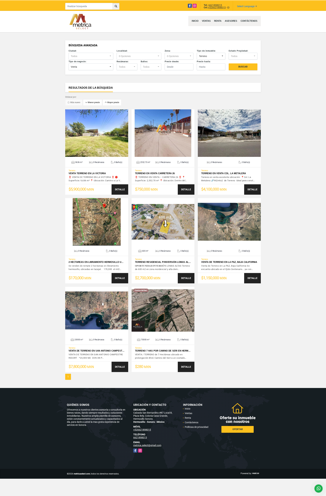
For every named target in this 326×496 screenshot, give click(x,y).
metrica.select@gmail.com (147, 445)
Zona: (168, 51)
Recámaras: (123, 61)
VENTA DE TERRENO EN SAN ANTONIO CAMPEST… (96, 350)
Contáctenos (249, 21)
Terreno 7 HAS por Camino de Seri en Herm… (163, 350)
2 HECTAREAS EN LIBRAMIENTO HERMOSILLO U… (96, 262)
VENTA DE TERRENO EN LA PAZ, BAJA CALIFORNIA (229, 262)
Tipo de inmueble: (206, 51)
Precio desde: (172, 61)
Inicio (195, 21)
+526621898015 (217, 7)
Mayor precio (113, 102)
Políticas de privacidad (196, 427)
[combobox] (91, 56)
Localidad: (122, 51)
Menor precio (93, 102)
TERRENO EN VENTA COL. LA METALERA (223, 173)
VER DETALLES (97, 133)
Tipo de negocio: (77, 61)
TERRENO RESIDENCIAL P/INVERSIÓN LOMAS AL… (163, 262)
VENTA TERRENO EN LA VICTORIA (87, 173)
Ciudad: (73, 51)
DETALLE (120, 189)
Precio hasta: (204, 61)
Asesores (231, 21)
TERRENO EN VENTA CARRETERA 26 (155, 173)
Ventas (206, 21)
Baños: (144, 61)
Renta (217, 21)
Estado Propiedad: (238, 51)
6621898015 (215, 5)
